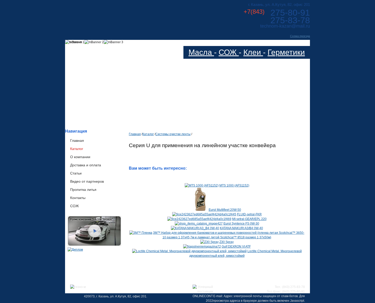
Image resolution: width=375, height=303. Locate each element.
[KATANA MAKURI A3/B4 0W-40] (195, 228)
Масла (201, 52)
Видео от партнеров (87, 181)
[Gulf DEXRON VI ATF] (202, 246)
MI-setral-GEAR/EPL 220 (249, 219)
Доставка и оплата (85, 165)
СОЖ (229, 52)
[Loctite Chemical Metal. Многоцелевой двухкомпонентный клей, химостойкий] (189, 251)
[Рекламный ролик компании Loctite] (94, 245)
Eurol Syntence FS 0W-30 (241, 223)
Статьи (76, 173)
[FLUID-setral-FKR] (204, 214)
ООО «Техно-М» (115, 15)
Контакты (77, 198)
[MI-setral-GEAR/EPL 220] (199, 219)
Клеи (253, 52)
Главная (77, 140)
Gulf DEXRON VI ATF (236, 246)
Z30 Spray (226, 242)
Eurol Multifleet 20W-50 (225, 210)
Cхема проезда (300, 36)
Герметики (286, 52)
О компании (80, 157)
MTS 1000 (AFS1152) (234, 185)
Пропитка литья (83, 190)
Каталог (76, 149)
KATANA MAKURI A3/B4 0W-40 (241, 228)
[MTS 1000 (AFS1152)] (202, 185)
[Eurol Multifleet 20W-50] (200, 210)
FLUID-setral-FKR (249, 214)
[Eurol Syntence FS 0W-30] (199, 223)
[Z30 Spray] (209, 242)
